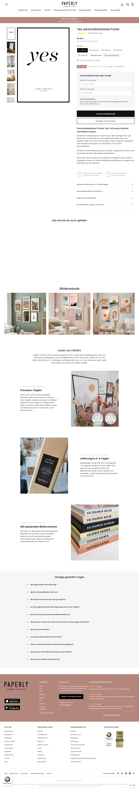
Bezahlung (74, 741)
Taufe (40, 748)
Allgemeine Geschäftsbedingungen (83, 758)
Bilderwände (85, 10)
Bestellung (74, 738)
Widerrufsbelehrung (37, 773)
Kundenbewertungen (46, 713)
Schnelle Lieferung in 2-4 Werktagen (92, 184)
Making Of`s (42, 699)
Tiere (6, 762)
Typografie (8, 738)
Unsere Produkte (76, 751)
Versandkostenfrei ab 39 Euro (89, 191)
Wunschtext (42, 762)
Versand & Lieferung (78, 745)
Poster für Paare (43, 745)
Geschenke (115, 10)
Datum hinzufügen (87, 89)
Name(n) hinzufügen (88, 80)
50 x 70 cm (118, 50)
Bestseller (36, 10)
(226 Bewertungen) (95, 33)
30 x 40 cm (94, 50)
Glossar (49, 773)
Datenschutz (13, 773)
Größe (80, 46)
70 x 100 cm (83, 55)
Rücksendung (75, 748)
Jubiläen (41, 755)
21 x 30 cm (82, 50)
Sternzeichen (42, 758)
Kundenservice (76, 734)
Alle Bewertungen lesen (112, 715)
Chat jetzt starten (65, 705)
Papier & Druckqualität (87, 198)
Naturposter (8, 734)
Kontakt (42, 703)
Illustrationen (8, 755)
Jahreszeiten (8, 748)
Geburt (40, 751)
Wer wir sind (40, 688)
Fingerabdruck (43, 738)
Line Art (6, 758)
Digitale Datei (104, 55)
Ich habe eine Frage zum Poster (90, 205)
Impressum (24, 773)
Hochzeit (40, 741)
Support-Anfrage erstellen (71, 696)
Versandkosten (93, 41)
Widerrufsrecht (76, 762)
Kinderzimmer (42, 734)
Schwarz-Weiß (9, 741)
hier (47, 541)
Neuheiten (23, 10)
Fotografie (7, 751)
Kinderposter (8, 745)
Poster (47, 10)
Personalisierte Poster (65, 10)
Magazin (42, 694)
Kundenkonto (75, 755)
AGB (5, 773)
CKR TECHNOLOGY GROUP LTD (74, 781)
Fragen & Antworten (42, 708)
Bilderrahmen (100, 10)
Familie (40, 731)
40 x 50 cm (106, 50)
